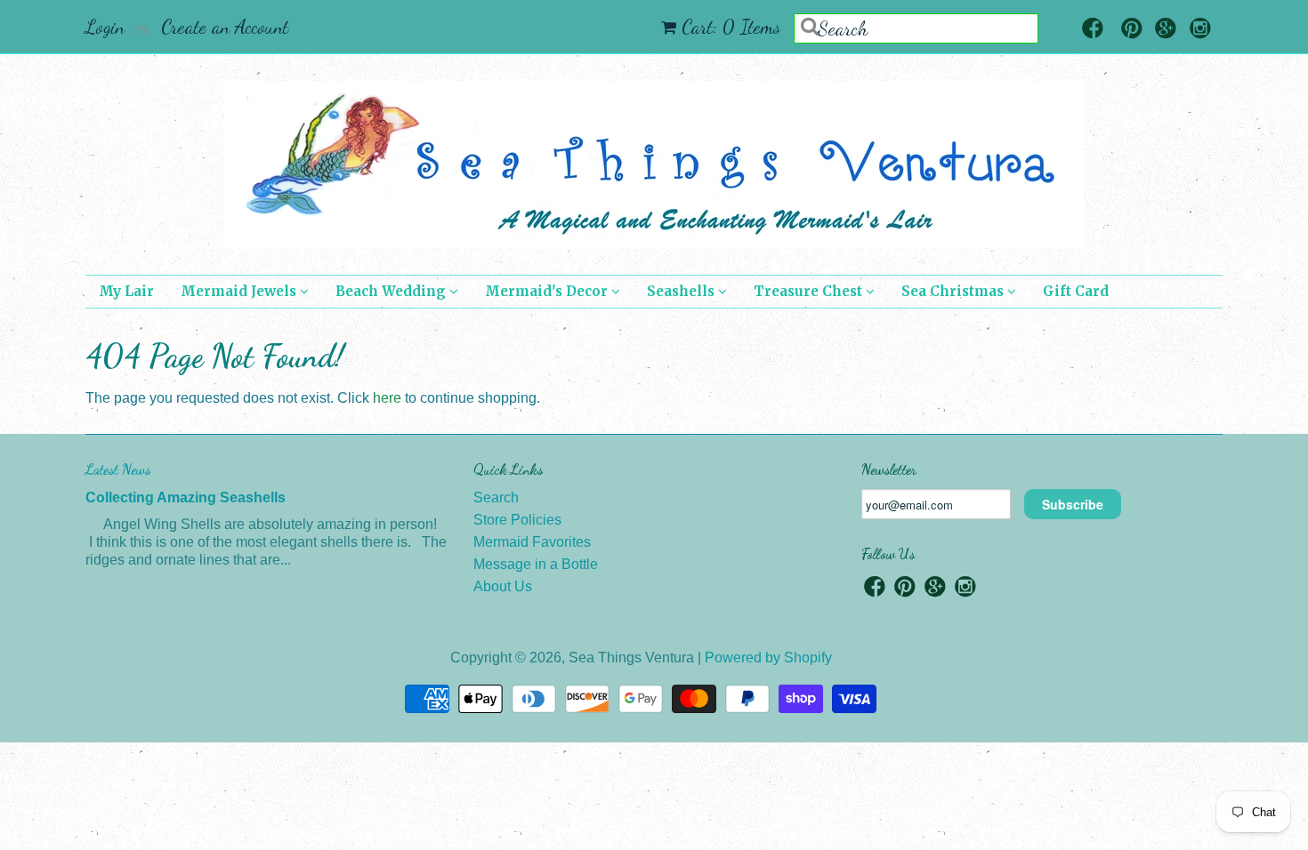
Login (105, 26)
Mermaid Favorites (532, 541)
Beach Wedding (392, 291)
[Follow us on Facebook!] (1092, 30)
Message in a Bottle (535, 564)
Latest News (117, 469)
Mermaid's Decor (548, 291)
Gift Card (1076, 291)
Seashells (682, 291)
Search (496, 497)
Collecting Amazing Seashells (185, 497)
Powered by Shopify (768, 657)
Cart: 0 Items (731, 26)
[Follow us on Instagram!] (1200, 30)
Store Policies (517, 519)
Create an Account (224, 26)
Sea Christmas (954, 291)
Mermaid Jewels (240, 291)
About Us (502, 586)
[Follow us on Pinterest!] (1131, 30)
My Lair (126, 291)
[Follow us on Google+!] (1165, 30)
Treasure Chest (810, 291)
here (387, 397)
